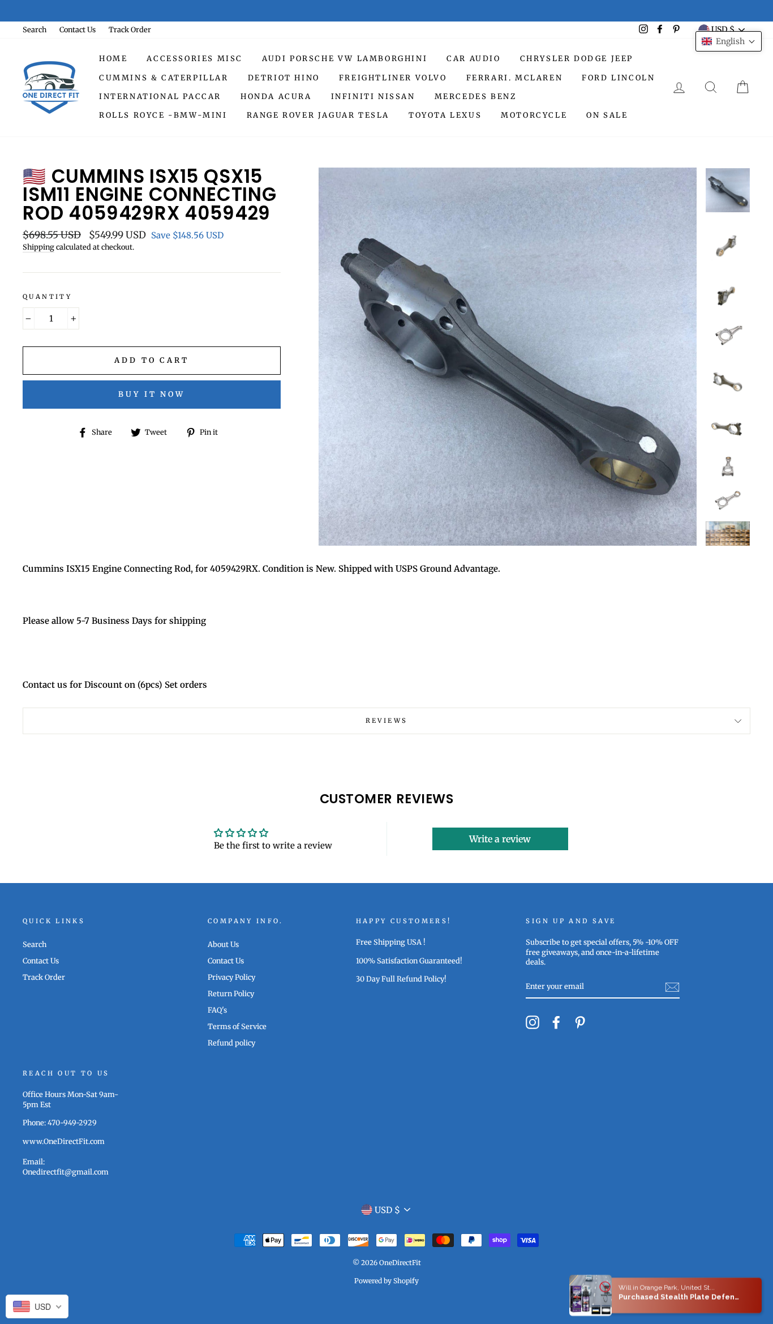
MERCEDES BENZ (476, 96)
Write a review (500, 839)
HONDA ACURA (276, 96)
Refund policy (231, 1042)
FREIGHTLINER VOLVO (393, 78)
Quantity (47, 297)
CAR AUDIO (473, 58)
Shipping (38, 246)
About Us (223, 944)
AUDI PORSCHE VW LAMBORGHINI (344, 58)
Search (34, 29)
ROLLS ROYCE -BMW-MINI (163, 115)
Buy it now (151, 394)
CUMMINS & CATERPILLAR (164, 78)
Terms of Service (237, 1026)
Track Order (130, 29)
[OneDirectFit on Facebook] (556, 1022)
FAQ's (217, 1009)
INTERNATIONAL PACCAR (160, 96)
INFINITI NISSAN (373, 96)
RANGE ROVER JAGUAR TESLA (318, 115)
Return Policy (231, 993)
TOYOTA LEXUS (445, 115)
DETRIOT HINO (284, 78)
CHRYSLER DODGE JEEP (576, 58)
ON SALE (607, 115)
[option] (508, 357)
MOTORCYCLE (534, 115)
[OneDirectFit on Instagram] (532, 1022)
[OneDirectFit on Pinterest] (580, 1022)
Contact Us (77, 29)
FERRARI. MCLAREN (514, 78)
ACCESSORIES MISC (195, 58)
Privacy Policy (231, 977)
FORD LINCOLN (618, 78)
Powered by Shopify (386, 1280)
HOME (113, 58)
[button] (728, 41)
